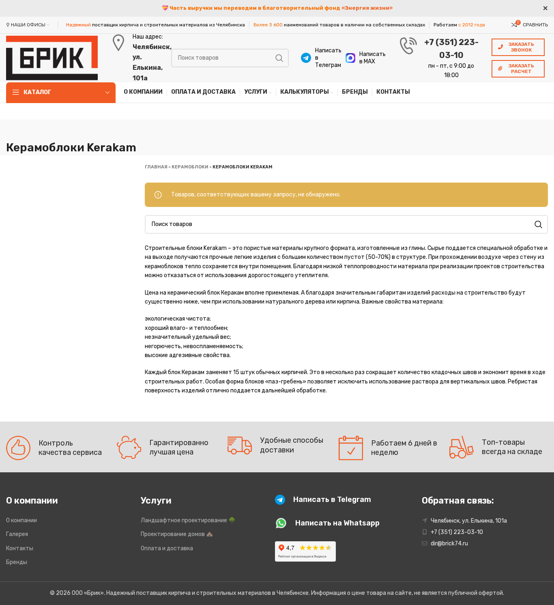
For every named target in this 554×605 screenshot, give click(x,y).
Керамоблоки (190, 167)
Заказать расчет (521, 68)
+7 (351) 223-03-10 (457, 532)
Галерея (17, 534)
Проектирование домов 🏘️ (177, 534)
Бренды (16, 562)
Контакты (19, 548)
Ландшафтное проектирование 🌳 (188, 520)
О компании (21, 520)
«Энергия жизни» (367, 8)
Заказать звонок (521, 47)
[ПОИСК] (279, 58)
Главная (156, 167)
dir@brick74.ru (449, 543)
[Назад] (16, 129)
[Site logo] (52, 57)
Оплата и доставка (167, 548)
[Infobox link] (319, 58)
